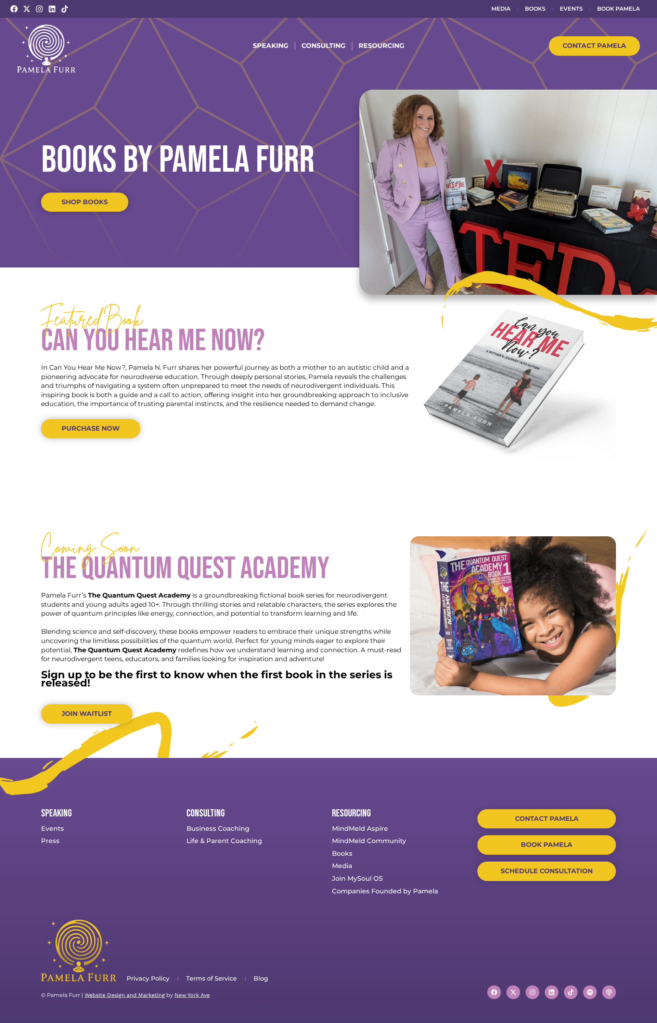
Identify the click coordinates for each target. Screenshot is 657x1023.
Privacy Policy (148, 978)
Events (571, 8)
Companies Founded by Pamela (385, 891)
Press (50, 841)
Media (501, 8)
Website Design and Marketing (125, 995)
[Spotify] (590, 992)
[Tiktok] (64, 9)
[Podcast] (609, 992)
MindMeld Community (369, 841)
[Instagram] (39, 9)
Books (535, 8)
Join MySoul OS (357, 878)
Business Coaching (217, 828)
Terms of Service (211, 978)
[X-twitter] (26, 9)
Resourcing (381, 46)
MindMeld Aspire (360, 828)
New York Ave (192, 995)
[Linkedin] (52, 9)
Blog (261, 978)
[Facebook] (14, 9)
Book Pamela (618, 8)
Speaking (270, 46)
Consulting (323, 46)
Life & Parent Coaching (224, 841)
